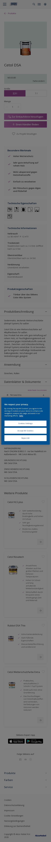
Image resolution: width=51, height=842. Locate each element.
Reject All (26, 438)
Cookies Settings (25, 423)
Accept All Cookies (25, 431)
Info (21, 416)
